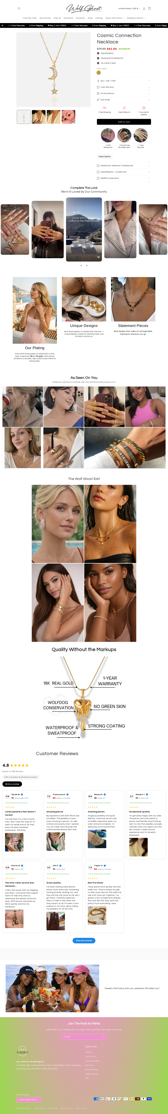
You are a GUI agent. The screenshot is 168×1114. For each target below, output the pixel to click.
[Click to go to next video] (87, 265)
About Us (89, 1065)
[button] (19, 8)
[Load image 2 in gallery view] (39, 117)
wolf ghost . (27, 1108)
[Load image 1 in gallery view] (24, 117)
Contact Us (90, 1056)
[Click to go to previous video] (81, 265)
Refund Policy (91, 1069)
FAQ (87, 1078)
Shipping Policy (92, 1074)
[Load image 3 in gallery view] (53, 117)
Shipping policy (81, 1108)
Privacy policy (52, 1108)
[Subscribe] (103, 1037)
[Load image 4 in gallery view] (68, 117)
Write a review (12, 784)
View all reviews (84, 940)
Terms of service (66, 1108)
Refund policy (39, 1108)
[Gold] (98, 72)
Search (88, 1052)
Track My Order (92, 1061)
